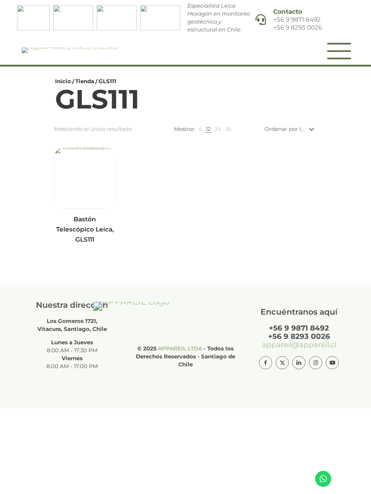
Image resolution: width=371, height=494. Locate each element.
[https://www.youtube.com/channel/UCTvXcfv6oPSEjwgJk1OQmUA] (332, 362)
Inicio (63, 81)
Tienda (84, 81)
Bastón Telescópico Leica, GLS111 (85, 229)
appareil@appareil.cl (299, 344)
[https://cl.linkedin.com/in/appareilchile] (298, 362)
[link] (200, 129)
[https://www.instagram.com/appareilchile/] (315, 362)
